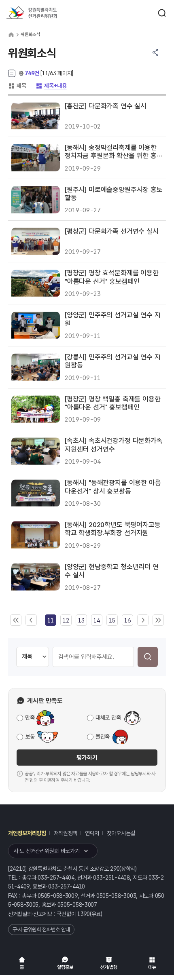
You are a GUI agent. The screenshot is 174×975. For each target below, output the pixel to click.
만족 (29, 717)
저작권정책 (66, 833)
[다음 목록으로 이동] (143, 620)
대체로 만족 (108, 717)
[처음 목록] (16, 620)
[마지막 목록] (158, 620)
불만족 (102, 736)
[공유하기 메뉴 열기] (155, 52)
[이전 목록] (31, 620)
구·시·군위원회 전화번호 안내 (41, 929)
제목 (17, 85)
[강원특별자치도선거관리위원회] (46, 13)
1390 (83, 914)
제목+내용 (51, 85)
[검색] (148, 657)
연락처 (92, 833)
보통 (29, 736)
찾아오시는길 (121, 833)
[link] (50, 620)
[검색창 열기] (162, 12)
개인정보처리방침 (27, 833)
